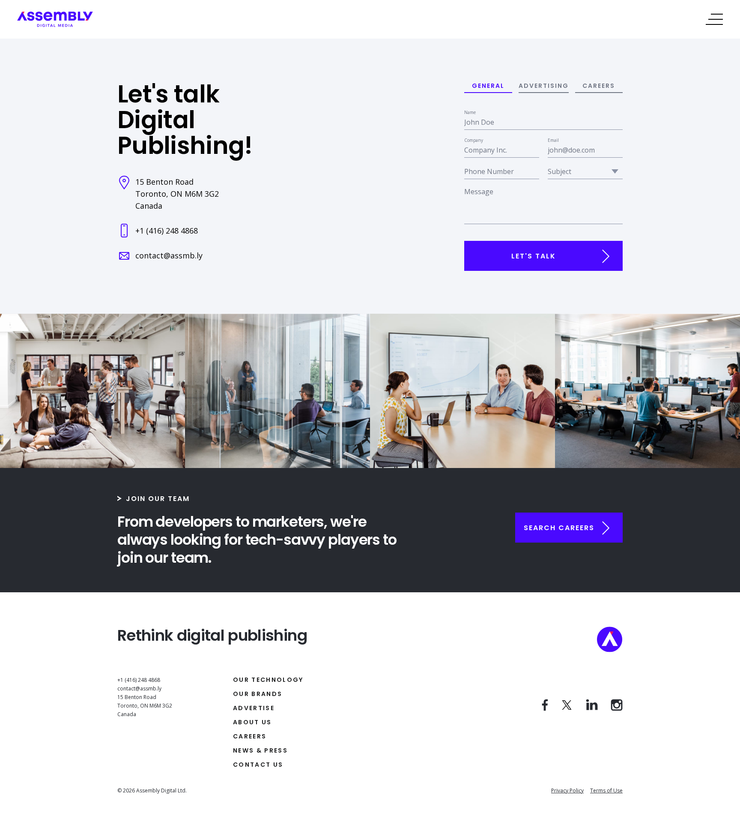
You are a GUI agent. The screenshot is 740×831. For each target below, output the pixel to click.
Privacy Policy (567, 790)
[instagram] (617, 708)
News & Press (260, 750)
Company (473, 140)
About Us (252, 722)
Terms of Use (606, 790)
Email (553, 140)
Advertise (254, 708)
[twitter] (567, 708)
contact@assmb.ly (169, 255)
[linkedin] (592, 708)
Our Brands (257, 694)
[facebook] (545, 708)
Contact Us (258, 764)
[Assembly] (55, 24)
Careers (249, 736)
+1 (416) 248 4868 (166, 230)
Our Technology (268, 679)
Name (470, 112)
